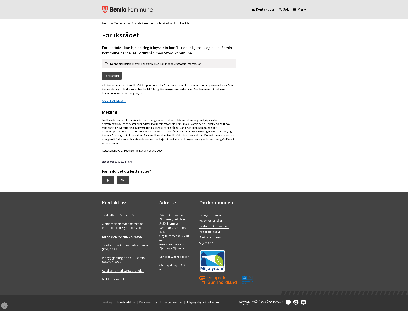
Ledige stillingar (210, 215)
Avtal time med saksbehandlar (123, 270)
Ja (108, 180)
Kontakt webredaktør (174, 257)
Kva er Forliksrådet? (114, 100)
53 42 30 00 (128, 215)
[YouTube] (295, 303)
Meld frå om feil (113, 279)
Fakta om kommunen (214, 226)
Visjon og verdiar (210, 220)
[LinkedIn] (303, 303)
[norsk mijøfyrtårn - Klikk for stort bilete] (212, 261)
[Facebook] (288, 303)
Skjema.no (206, 243)
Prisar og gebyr (209, 232)
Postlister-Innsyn (210, 237)
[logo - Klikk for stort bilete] (226, 280)
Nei (123, 180)
